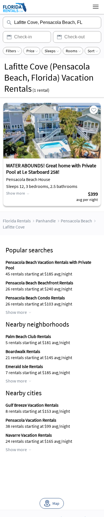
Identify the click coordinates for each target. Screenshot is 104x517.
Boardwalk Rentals (23, 351)
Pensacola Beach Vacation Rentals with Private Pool (48, 264)
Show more (15, 193)
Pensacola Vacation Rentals (31, 420)
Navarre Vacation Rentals (29, 435)
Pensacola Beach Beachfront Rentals (39, 282)
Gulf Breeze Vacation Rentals (32, 405)
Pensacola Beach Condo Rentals (35, 297)
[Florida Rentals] (14, 11)
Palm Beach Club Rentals (28, 336)
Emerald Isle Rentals (24, 366)
